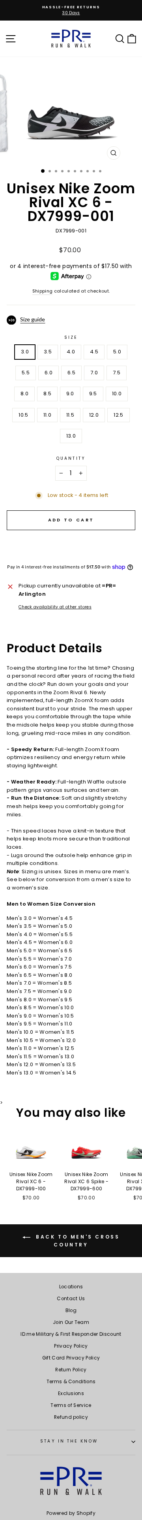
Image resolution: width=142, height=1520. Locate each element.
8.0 (24, 393)
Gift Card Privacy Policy (71, 1358)
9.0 (70, 393)
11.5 (70, 415)
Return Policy (70, 1370)
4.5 (94, 351)
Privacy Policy (71, 1346)
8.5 (47, 393)
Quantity (71, 458)
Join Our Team (71, 1322)
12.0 (94, 415)
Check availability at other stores (55, 607)
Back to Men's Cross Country (77, 1240)
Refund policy (71, 1417)
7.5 (116, 372)
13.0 (71, 436)
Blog (71, 1310)
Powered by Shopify (71, 1513)
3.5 (48, 351)
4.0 (71, 351)
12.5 (118, 415)
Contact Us (71, 1298)
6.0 (48, 372)
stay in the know (68, 1441)
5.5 (26, 372)
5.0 (117, 351)
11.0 (47, 415)
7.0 (94, 372)
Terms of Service (70, 1405)
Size (71, 337)
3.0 (25, 351)
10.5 (23, 415)
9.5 (93, 393)
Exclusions (71, 1393)
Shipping (42, 291)
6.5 (71, 372)
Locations (71, 1287)
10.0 (116, 393)
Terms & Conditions (71, 1381)
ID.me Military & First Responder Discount (71, 1334)
